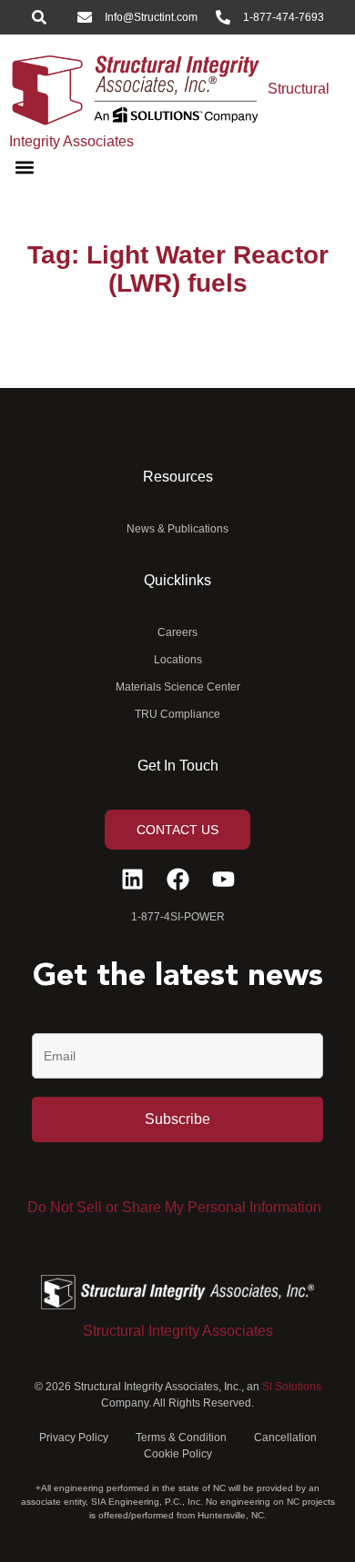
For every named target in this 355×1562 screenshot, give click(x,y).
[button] (24, 168)
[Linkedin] (132, 879)
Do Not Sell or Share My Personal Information (174, 1207)
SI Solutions (291, 1386)
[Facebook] (178, 879)
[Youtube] (223, 879)
